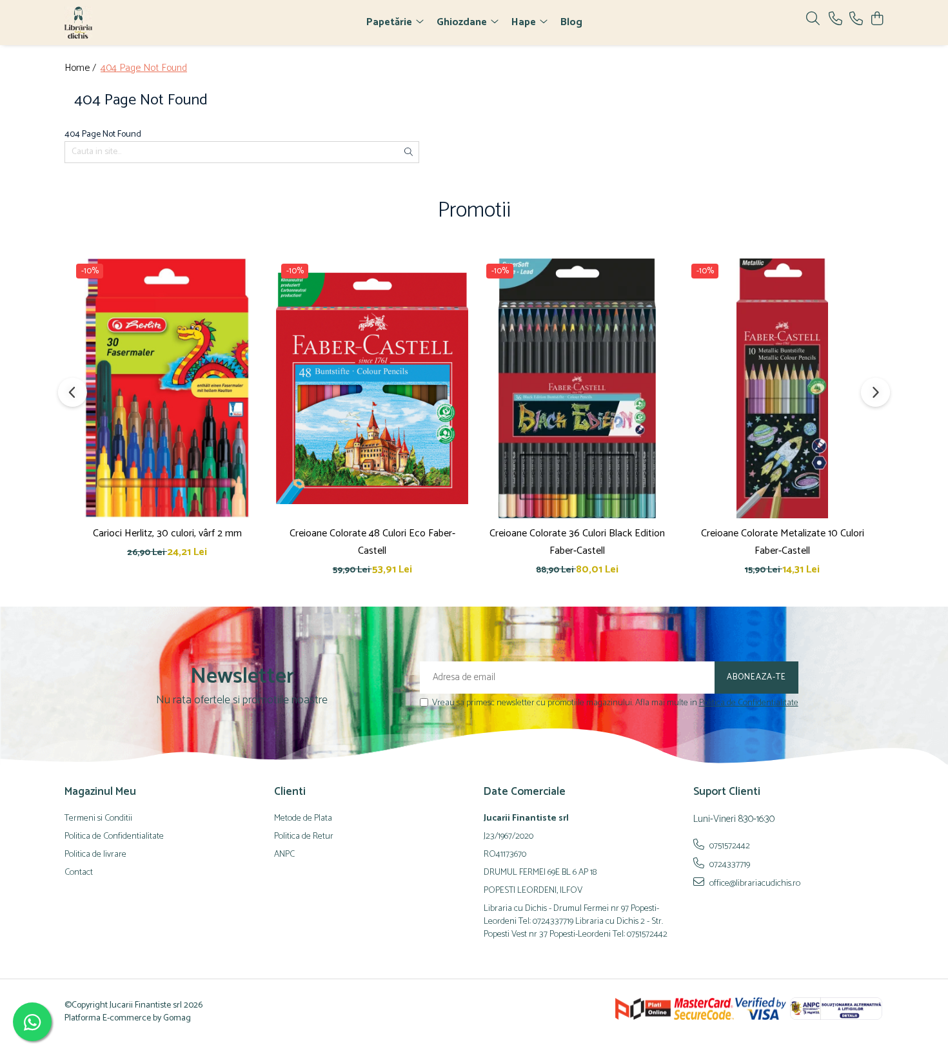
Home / (81, 68)
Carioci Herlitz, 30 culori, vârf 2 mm (167, 533)
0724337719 (728, 864)
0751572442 (728, 846)
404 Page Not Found (144, 68)
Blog (571, 22)
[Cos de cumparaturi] (877, 20)
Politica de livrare (95, 854)
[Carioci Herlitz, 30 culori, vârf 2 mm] (167, 388)
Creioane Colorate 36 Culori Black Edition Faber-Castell (577, 542)
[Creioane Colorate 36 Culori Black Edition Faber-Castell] (577, 388)
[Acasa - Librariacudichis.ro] (138, 22)
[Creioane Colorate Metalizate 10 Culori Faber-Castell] (782, 388)
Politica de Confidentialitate (748, 703)
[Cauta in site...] (813, 20)
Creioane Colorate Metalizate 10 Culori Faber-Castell (782, 542)
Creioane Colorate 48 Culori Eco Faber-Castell (372, 542)
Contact (78, 872)
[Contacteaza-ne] (835, 20)
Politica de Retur (303, 836)
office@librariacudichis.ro (753, 883)
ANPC (284, 854)
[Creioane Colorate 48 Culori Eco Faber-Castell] (372, 388)
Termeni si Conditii (98, 818)
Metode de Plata (303, 818)
